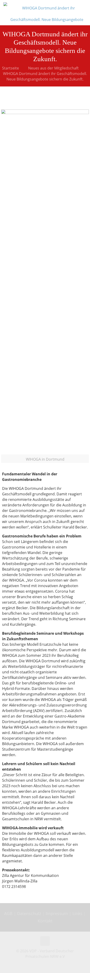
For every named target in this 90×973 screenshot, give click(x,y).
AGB (9, 913)
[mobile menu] (84, 7)
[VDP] (46, 12)
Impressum (57, 913)
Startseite (10, 68)
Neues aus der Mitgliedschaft (53, 68)
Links (77, 913)
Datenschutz (29, 913)
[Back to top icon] (45, 941)
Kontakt (45, 921)
